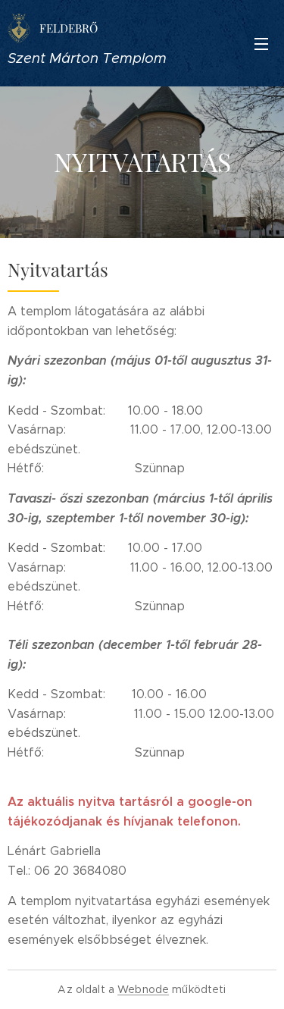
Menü (261, 43)
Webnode (143, 989)
